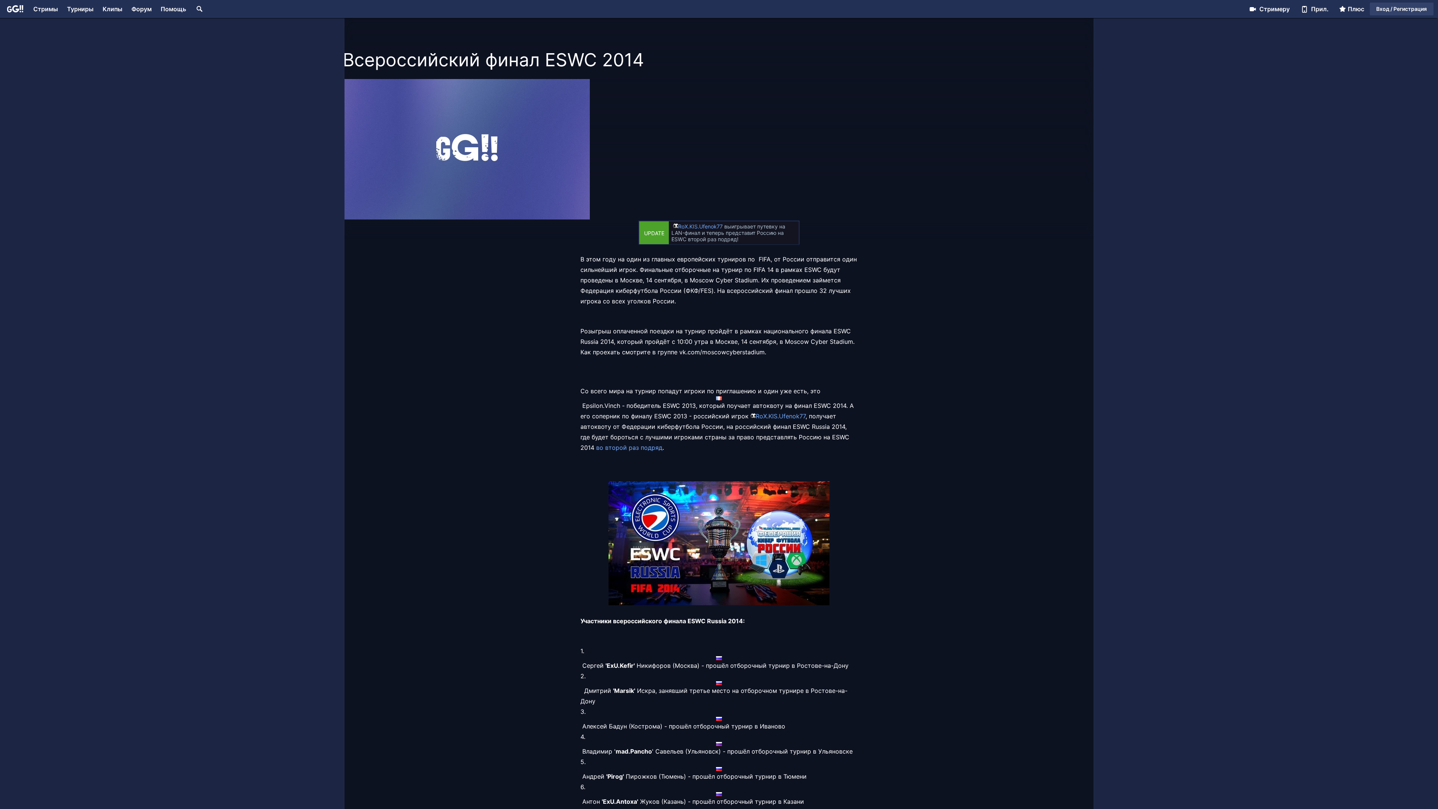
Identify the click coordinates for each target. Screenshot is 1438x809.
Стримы (45, 9)
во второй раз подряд (629, 447)
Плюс (1356, 9)
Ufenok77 (711, 226)
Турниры (80, 9)
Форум (141, 9)
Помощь (173, 9)
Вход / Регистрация (1401, 9)
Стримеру (1274, 9)
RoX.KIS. (688, 226)
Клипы (112, 9)
